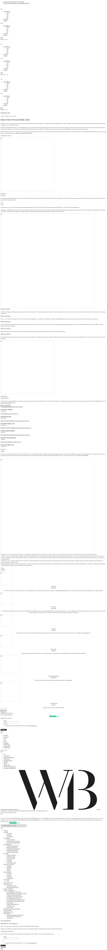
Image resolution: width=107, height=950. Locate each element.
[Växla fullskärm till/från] (2, 947)
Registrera (3, 729)
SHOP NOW (3, 710)
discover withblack (5, 405)
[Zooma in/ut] (1, 947)
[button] (53, 23)
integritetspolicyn (33, 725)
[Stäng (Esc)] (5, 947)
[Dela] (3, 947)
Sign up (3, 945)
